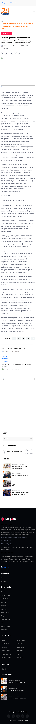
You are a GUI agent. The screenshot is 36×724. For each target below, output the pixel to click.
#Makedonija (6, 33)
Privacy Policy (23, 720)
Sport (18, 490)
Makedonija (15, 482)
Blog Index (4, 616)
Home (3, 21)
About (3, 592)
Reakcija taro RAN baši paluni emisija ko (14, 348)
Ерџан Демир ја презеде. (16, 690)
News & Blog (5, 612)
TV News (3, 602)
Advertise (4, 630)
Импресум (5, 3)
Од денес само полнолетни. (17, 698)
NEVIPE (14, 464)
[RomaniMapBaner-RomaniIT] (18, 88)
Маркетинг (13, 3)
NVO (17, 464)
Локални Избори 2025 (28, 452)
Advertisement (5, 619)
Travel (3, 578)
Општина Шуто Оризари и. (17, 682)
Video (2, 623)
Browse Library (5, 595)
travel (4, 581)
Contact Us (4, 599)
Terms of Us (12, 720)
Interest (3, 605)
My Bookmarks (5, 626)
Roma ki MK (21, 464)
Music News (4, 609)
